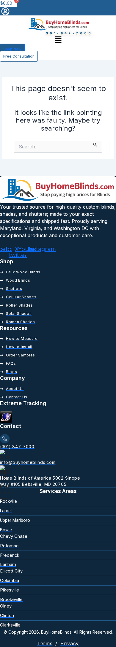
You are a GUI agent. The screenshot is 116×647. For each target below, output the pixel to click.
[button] (58, 40)
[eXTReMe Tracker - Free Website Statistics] (6, 416)
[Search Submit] (95, 144)
